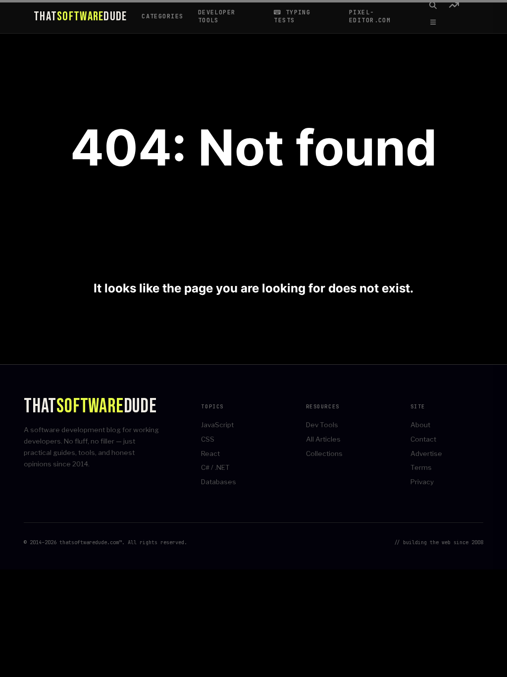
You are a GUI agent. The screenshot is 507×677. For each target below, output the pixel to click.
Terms (421, 467)
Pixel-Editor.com (370, 16)
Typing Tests (292, 16)
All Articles (323, 439)
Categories (162, 16)
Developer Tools (217, 16)
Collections (324, 453)
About (420, 425)
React (210, 453)
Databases (218, 482)
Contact (423, 439)
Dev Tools (322, 425)
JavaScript (217, 425)
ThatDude (80, 16)
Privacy (422, 482)
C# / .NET (215, 467)
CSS (207, 439)
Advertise (426, 453)
